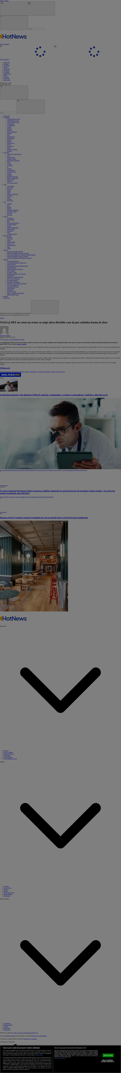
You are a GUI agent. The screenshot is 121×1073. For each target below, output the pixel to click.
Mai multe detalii (39, 1054)
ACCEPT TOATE (108, 1055)
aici (3, 1064)
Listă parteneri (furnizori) (60, 1058)
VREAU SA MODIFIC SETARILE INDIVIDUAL (107, 1060)
